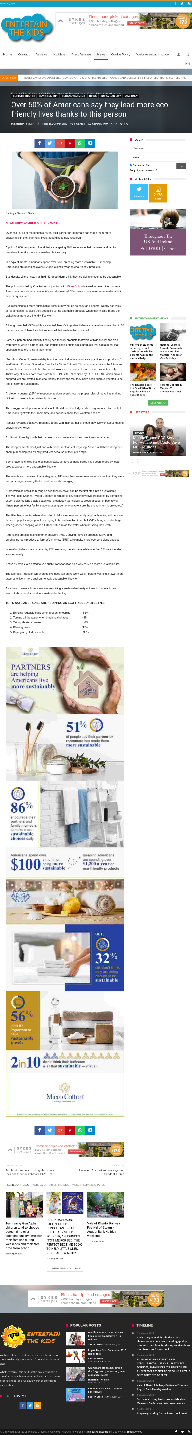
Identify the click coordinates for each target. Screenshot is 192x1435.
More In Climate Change (88, 1184)
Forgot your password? (144, 170)
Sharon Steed (140, 452)
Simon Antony (134, 1431)
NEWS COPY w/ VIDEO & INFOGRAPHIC (33, 223)
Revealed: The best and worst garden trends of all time (101, 1169)
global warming (73, 96)
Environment (48, 96)
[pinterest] (70, 143)
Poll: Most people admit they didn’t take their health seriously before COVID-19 (30, 1169)
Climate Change (29, 93)
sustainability (110, 96)
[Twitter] (182, 4)
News (93, 96)
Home (14, 93)
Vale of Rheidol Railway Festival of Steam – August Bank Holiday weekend (64, 77)
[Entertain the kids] (28, 12)
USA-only (131, 96)
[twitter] (50, 143)
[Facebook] (175, 4)
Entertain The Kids (24, 123)
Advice (139, 433)
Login (181, 166)
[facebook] (39, 143)
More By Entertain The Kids (50, 1184)
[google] (60, 143)
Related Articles (17, 1184)
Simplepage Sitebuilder (98, 1431)
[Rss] (189, 4)
